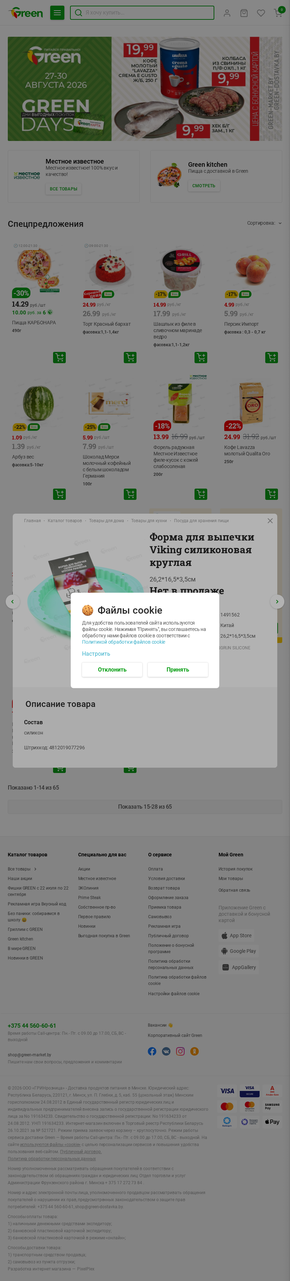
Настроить (96, 654)
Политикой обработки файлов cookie (123, 642)
